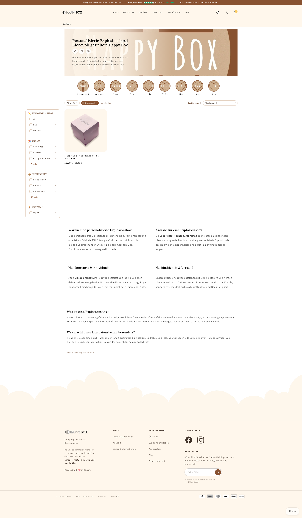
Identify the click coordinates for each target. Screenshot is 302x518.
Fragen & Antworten (123, 436)
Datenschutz (102, 496)
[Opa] (214, 86)
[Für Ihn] (148, 86)
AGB (78, 496)
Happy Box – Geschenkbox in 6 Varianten (81, 157)
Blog (151, 455)
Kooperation (155, 448)
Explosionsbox (90, 103)
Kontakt (117, 442)
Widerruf (115, 496)
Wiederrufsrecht (157, 461)
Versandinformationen (124, 448)
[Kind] (181, 86)
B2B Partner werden (159, 442)
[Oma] (197, 86)
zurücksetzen (106, 103)
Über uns (153, 436)
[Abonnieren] (218, 472)
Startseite (67, 24)
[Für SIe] (165, 86)
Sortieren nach (195, 103)
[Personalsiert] (83, 86)
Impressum (88, 496)
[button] (144, 12)
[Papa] (132, 86)
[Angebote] (99, 86)
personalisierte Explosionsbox (91, 235)
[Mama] (115, 86)
